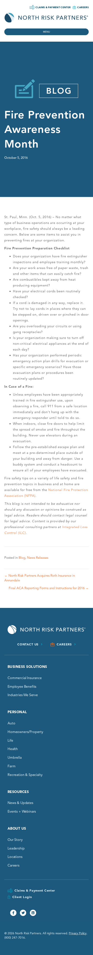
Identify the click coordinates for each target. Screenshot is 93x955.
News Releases (37, 558)
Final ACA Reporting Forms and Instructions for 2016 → (49, 588)
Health (13, 749)
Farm (11, 766)
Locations (15, 857)
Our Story (15, 840)
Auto (11, 723)
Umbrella (15, 757)
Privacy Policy (78, 933)
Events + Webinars (22, 811)
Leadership (16, 848)
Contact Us (27, 644)
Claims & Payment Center (53, 7)
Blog (22, 558)
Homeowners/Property (25, 732)
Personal (17, 712)
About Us (17, 828)
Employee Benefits (22, 686)
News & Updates (20, 803)
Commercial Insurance (25, 678)
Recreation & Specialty (25, 775)
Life (10, 740)
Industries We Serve (23, 695)
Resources (18, 792)
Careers (83, 7)
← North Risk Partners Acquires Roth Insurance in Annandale (39, 578)
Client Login (22, 897)
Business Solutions (27, 667)
